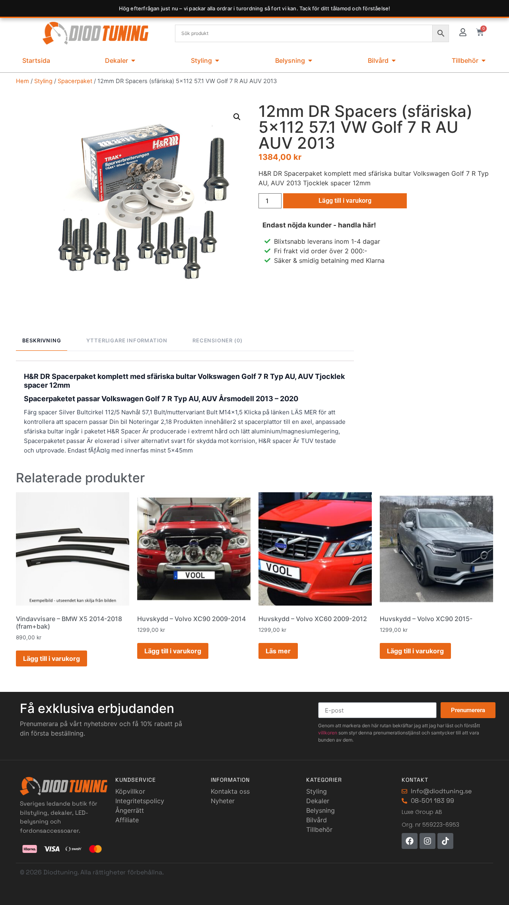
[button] (237, 117)
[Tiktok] (445, 841)
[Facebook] (410, 841)
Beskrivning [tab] (41, 340)
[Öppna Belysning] (310, 60)
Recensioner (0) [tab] (217, 340)
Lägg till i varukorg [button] (51, 658)
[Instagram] (427, 841)
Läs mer (278, 651)
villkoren (327, 733)
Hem (22, 81)
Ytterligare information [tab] (126, 340)
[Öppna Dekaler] (133, 60)
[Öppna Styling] (217, 60)
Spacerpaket (75, 81)
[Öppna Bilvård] (393, 60)
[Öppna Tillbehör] (483, 60)
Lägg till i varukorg (345, 200)
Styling (43, 81)
